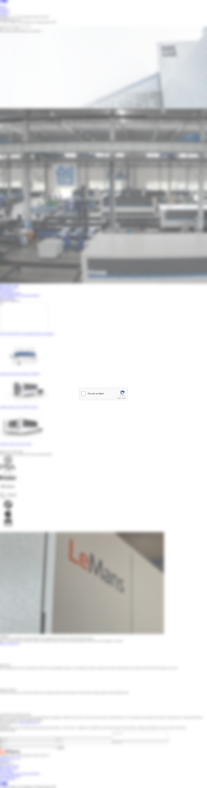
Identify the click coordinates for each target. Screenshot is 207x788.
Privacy (119, 398)
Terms (124, 398)
